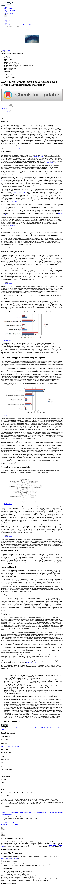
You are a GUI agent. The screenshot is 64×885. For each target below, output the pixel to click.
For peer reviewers (29, 812)
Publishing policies (39, 812)
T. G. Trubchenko (5, 110)
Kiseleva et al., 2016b (42, 208)
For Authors (7, 12)
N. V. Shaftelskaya (5, 111)
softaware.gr (17, 824)
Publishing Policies (9, 8)
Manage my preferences (14, 849)
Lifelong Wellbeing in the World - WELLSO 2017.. (17, 25)
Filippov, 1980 (14, 201)
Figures (9, 53)
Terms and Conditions (57, 812)
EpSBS (6, 22)
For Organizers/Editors (10, 10)
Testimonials (47, 812)
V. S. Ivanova (4, 108)
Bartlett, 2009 (12, 225)
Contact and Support (6, 814)
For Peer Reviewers (9, 13)
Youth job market (11, 148)
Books (5, 23)
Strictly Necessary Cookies (10, 861)
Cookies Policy (13, 822)
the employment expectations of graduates (27, 148)
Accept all (3, 849)
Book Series (7, 20)
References (20, 53)
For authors (9, 812)
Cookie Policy (14, 858)
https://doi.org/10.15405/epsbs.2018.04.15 (12, 746)
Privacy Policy (4, 822)
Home (5, 18)
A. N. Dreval (4, 107)
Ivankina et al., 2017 (31, 662)
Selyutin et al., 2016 (38, 156)
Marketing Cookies (8, 868)
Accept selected (12, 883)
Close (2, 829)
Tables (14, 53)
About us (6, 7)
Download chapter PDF (7, 50)
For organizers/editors (18, 812)
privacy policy (52, 845)
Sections (3, 53)
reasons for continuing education (46, 148)
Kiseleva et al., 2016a (30, 205)
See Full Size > (8, 283)
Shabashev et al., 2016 (51, 162)
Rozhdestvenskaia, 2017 (19, 192)
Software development (7, 824)
